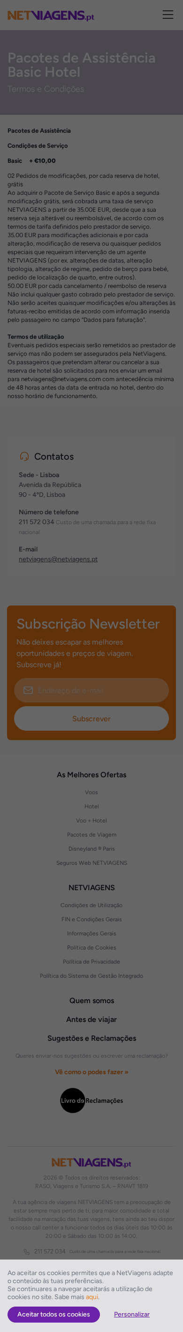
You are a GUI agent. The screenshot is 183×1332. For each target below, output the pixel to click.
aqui (92, 1297)
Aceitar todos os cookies (53, 1314)
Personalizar (132, 1314)
